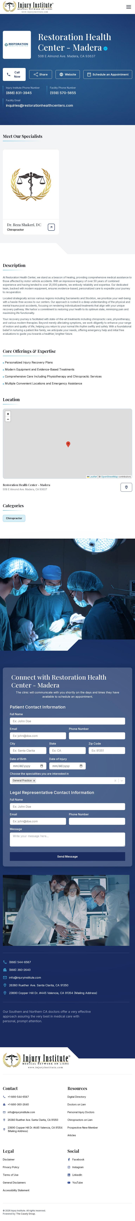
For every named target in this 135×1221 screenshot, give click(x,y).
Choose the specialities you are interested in (39, 773)
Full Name (16, 714)
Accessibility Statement (16, 1190)
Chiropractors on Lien (80, 1119)
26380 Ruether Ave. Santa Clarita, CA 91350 (33, 1119)
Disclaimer (9, 1159)
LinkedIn (77, 1174)
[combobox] (37, 781)
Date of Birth (18, 759)
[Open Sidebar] (128, 6)
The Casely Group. (26, 1213)
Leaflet (93, 476)
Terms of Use (10, 1174)
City (12, 743)
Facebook (78, 1159)
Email (13, 729)
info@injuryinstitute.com (21, 1112)
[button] (67, 443)
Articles (72, 1135)
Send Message (67, 856)
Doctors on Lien (77, 1104)
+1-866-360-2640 (18, 1104)
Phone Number (79, 729)
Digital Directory (77, 1096)
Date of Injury (58, 759)
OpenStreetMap (109, 476)
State (52, 743)
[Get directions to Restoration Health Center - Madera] (126, 487)
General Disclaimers (14, 1182)
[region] (67, 444)
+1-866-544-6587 (18, 1096)
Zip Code (95, 743)
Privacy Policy (11, 1167)
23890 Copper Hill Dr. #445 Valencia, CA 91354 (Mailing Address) (35, 1129)
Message (16, 829)
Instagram (77, 1167)
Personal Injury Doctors (81, 1112)
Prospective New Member (83, 1127)
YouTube (77, 1182)
